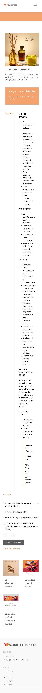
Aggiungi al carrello (13, 542)
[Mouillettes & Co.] (12, 5)
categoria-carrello (20, 96)
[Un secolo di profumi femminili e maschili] (11, 602)
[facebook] (4, 671)
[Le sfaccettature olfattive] (11, 568)
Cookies (10, 685)
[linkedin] (12, 671)
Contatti (10, 677)
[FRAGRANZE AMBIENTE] (22, 49)
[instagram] (8, 671)
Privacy (9, 681)
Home (10, 96)
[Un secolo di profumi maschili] (31, 568)
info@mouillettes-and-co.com (17, 660)
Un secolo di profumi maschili (30, 583)
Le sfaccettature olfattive (10, 583)
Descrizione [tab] (8, 114)
